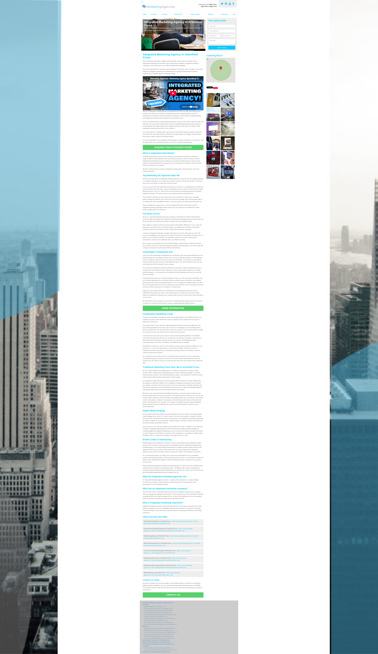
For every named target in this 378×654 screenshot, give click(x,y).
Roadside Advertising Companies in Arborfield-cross (160, 614)
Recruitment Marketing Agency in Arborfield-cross (159, 638)
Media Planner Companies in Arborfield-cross (156, 642)
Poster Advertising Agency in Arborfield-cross (158, 612)
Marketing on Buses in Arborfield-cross (156, 620)
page (179, 278)
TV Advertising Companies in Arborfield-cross (158, 608)
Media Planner (195, 14)
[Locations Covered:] (142, 1)
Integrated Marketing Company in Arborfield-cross (157, 602)
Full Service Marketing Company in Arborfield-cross (158, 644)
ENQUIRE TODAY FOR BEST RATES (173, 147)
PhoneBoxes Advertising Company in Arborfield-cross (160, 624)
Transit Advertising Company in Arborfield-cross (158, 622)
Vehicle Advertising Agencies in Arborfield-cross (158, 636)
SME (234, 14)
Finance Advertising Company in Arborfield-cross (159, 634)
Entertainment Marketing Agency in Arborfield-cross (160, 628)
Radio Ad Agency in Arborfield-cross (155, 606)
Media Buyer (178, 14)
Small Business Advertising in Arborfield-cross (156, 652)
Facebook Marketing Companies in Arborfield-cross (160, 618)
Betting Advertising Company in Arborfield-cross (158, 630)
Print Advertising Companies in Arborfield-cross (158, 610)
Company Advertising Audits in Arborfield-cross (158, 648)
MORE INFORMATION (173, 308)
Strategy (211, 14)
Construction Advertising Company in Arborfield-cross (160, 632)
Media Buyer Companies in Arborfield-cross (155, 640)
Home (144, 14)
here (158, 191)
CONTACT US (173, 595)
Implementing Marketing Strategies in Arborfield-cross (160, 650)
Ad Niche (164, 14)
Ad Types (153, 14)
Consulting (224, 14)
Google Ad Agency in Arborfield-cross (155, 616)
